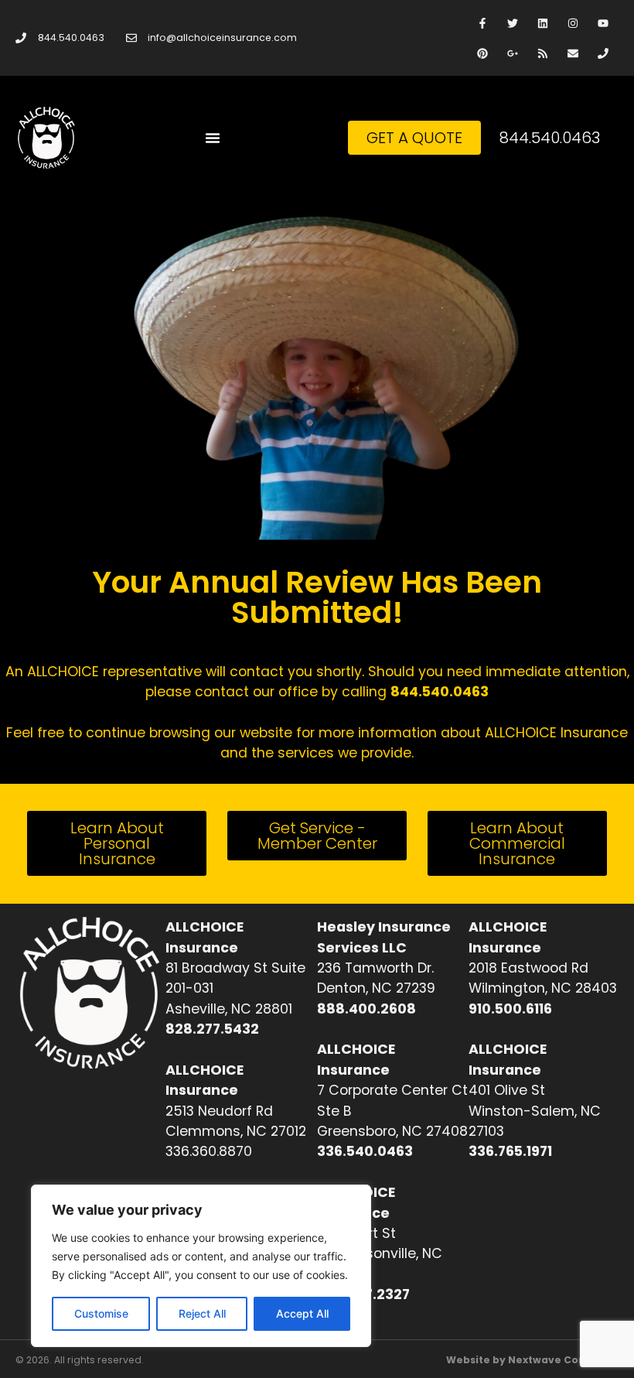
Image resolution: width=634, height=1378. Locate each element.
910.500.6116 (510, 1009)
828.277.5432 (212, 1029)
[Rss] (542, 53)
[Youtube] (603, 23)
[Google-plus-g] (512, 53)
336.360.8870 (208, 1151)
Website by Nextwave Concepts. (532, 1359)
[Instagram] (573, 23)
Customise (101, 1313)
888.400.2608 (366, 1009)
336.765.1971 (510, 1151)
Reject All (202, 1313)
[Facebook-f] (482, 23)
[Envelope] (573, 53)
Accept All (302, 1313)
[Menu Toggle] (212, 137)
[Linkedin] (542, 23)
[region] (201, 1266)
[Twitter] (512, 23)
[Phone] (603, 53)
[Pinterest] (482, 53)
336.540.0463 (365, 1151)
